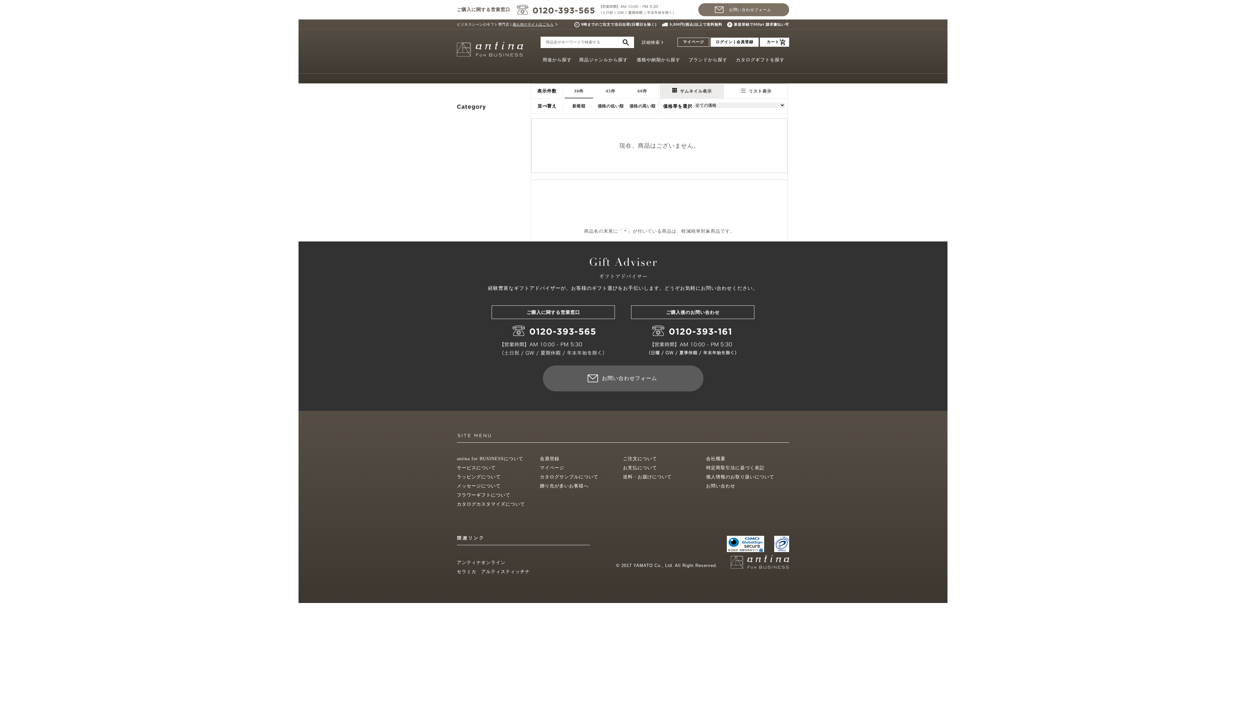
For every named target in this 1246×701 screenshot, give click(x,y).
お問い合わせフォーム (750, 9)
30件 (579, 91)
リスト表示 (760, 91)
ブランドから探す (708, 59)
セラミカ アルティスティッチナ (493, 571)
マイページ (693, 42)
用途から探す (557, 59)
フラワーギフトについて (483, 495)
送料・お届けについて (647, 476)
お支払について (640, 467)
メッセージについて (479, 486)
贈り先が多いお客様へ (564, 486)
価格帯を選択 (677, 106)
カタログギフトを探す (760, 59)
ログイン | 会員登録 (734, 42)
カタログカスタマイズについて (491, 504)
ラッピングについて (479, 476)
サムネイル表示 (696, 91)
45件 (611, 91)
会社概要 (716, 458)
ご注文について (640, 458)
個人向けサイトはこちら (533, 24)
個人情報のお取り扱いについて (740, 476)
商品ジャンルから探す (603, 59)
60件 (642, 91)
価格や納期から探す (658, 59)
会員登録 (549, 458)
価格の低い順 (611, 106)
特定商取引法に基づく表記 (735, 467)
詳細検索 (651, 42)
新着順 (579, 106)
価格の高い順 (642, 106)
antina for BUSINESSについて (490, 458)
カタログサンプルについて (569, 476)
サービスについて (476, 467)
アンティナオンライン (481, 562)
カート (773, 42)
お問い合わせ (720, 486)
